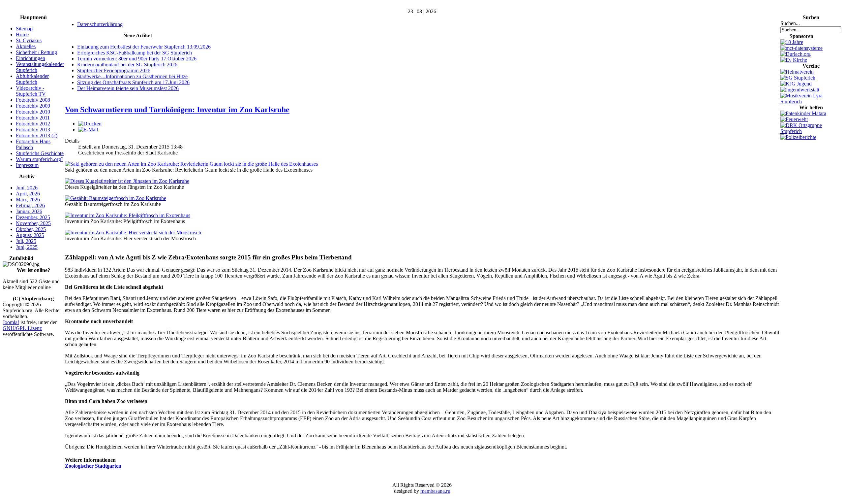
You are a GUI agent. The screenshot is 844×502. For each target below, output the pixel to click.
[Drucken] (90, 123)
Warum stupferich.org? (39, 159)
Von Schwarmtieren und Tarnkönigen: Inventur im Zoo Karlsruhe (177, 109)
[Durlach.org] (795, 54)
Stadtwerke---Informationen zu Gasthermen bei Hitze (132, 76)
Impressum (27, 165)
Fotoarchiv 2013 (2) (36, 135)
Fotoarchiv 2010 (33, 112)
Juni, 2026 (27, 187)
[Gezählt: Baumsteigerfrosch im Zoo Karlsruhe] (115, 198)
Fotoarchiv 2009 (33, 106)
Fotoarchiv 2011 (33, 117)
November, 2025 (33, 223)
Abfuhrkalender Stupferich (32, 79)
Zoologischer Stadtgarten (93, 466)
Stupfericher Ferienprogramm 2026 (113, 70)
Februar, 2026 (30, 205)
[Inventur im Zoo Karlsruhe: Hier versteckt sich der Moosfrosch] (133, 232)
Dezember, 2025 (33, 217)
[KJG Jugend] (796, 83)
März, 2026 (28, 199)
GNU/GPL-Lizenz (22, 328)
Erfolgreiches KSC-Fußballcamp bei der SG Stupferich (134, 52)
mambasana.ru (435, 491)
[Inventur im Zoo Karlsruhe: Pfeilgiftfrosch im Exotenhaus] (127, 215)
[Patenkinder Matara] (803, 113)
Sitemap (24, 28)
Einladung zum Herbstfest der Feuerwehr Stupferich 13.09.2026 (144, 47)
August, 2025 (30, 235)
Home (22, 34)
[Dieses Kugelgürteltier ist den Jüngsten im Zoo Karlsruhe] (127, 181)
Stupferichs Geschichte (40, 153)
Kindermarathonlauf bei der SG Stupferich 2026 (127, 64)
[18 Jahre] (791, 42)
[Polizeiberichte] (798, 137)
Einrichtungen (30, 58)
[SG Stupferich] (797, 78)
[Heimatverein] (797, 72)
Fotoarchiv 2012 (33, 123)
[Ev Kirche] (793, 60)
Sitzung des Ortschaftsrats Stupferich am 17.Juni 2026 (133, 82)
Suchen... (790, 23)
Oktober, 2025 (31, 229)
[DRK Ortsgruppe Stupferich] (810, 131)
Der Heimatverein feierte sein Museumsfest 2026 (128, 88)
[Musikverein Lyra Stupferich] (810, 101)
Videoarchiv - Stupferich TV (31, 91)
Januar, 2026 (29, 211)
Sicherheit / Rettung (36, 52)
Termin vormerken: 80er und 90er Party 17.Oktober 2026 (136, 58)
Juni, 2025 (27, 247)
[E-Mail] (88, 129)
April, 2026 (28, 193)
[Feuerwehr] (794, 119)
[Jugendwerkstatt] (799, 89)
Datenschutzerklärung (100, 24)
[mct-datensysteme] (801, 48)
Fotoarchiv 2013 (33, 129)
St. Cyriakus (29, 40)
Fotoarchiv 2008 (33, 100)
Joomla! (11, 322)
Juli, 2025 (26, 241)
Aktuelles (26, 46)
